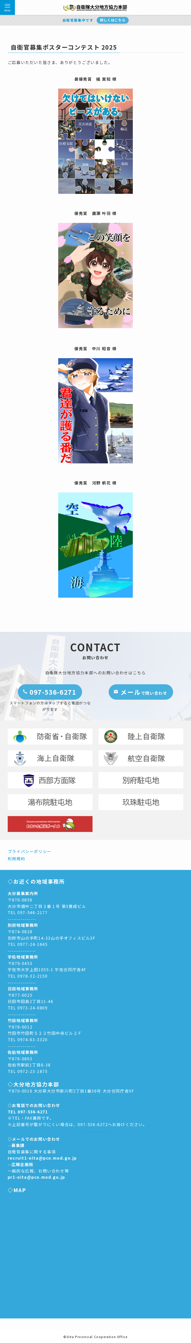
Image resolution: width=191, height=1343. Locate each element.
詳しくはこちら (112, 20)
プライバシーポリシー (29, 851)
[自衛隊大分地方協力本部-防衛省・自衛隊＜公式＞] (95, 7)
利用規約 (16, 858)
